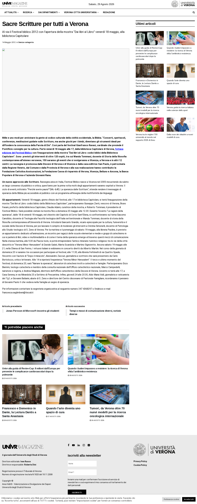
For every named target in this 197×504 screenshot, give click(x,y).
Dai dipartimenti (48, 12)
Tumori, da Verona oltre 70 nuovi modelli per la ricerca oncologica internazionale (108, 412)
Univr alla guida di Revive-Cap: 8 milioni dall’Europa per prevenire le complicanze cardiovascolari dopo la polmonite (31, 371)
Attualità (10, 12)
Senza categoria (26, 42)
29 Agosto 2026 (10, 378)
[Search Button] (194, 12)
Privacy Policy (140, 461)
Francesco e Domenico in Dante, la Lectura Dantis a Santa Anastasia (19, 412)
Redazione (109, 12)
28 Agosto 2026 (75, 375)
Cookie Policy (140, 465)
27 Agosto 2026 (53, 416)
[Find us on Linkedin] (79, 445)
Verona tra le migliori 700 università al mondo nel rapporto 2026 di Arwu (146, 137)
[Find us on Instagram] (84, 445)
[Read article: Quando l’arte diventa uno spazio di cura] (66, 394)
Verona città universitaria (80, 12)
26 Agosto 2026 (97, 420)
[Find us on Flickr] (89, 445)
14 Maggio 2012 (9, 42)
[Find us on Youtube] (73, 445)
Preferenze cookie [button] (171, 499)
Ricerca (27, 12)
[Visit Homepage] (14, 4)
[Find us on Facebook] (68, 445)
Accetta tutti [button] (189, 499)
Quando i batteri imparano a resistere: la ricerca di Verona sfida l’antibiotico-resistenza (179, 51)
